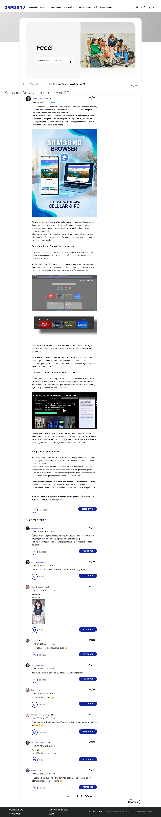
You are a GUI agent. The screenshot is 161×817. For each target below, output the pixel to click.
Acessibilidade (16, 810)
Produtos (43, 7)
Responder (88, 551)
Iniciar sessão (141, 7)
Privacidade (14, 814)
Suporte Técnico (69, 7)
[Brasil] (15, 7)
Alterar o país (96, 812)
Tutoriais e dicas (84, 7)
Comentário (87, 509)
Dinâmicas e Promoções (102, 7)
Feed (53, 103)
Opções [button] (133, 85)
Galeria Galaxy (55, 7)
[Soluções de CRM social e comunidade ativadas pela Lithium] (134, 801)
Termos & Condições (58, 810)
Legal (51, 814)
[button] (92, 97)
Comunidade (33, 7)
